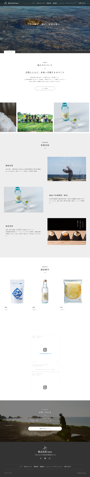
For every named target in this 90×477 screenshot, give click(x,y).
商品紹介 (55, 3)
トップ (33, 3)
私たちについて (41, 3)
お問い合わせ (82, 3)
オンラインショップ (70, 3)
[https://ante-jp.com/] (40, 458)
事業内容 (49, 3)
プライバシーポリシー (8, 473)
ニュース (61, 3)
